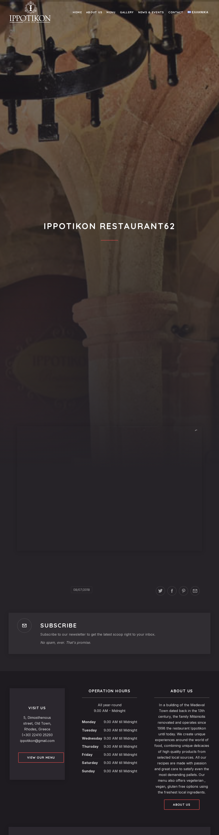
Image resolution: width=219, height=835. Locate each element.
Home (77, 12)
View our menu (41, 757)
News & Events (151, 12)
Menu (111, 12)
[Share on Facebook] (172, 591)
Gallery (127, 12)
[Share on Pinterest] (183, 591)
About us (181, 805)
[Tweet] (160, 591)
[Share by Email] (195, 591)
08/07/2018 (81, 590)
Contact (175, 12)
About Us (94, 12)
